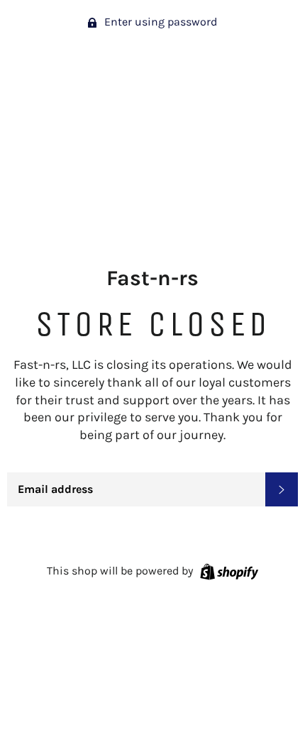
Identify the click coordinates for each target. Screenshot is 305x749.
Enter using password (159, 21)
